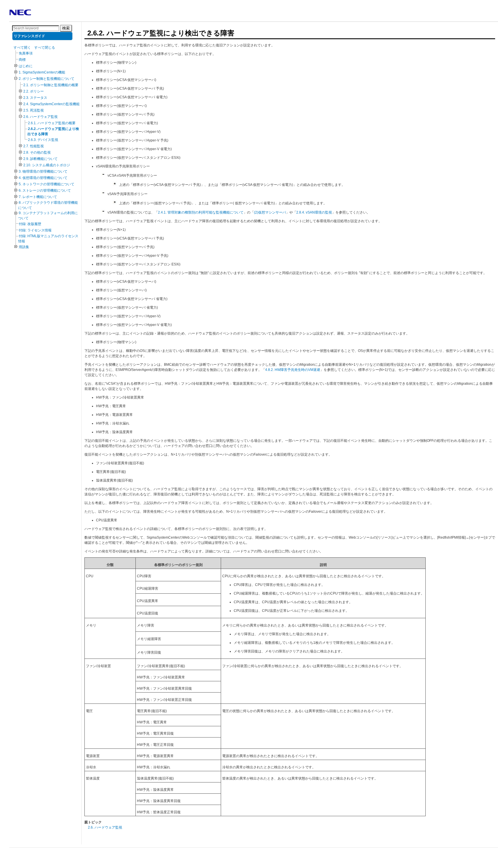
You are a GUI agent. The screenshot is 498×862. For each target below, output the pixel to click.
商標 (22, 60)
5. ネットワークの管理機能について (46, 184)
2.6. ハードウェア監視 (40, 117)
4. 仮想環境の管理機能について (43, 178)
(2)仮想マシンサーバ (270, 212)
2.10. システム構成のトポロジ (46, 165)
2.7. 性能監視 (33, 146)
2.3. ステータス (35, 98)
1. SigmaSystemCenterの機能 (42, 72)
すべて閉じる (44, 48)
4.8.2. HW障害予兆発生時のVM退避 (292, 370)
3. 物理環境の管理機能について (43, 171)
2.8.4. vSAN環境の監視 (314, 212)
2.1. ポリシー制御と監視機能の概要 (50, 85)
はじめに (26, 66)
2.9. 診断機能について (40, 159)
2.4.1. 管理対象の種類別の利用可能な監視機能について (201, 212)
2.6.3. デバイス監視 (43, 140)
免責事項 (26, 53)
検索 (66, 28)
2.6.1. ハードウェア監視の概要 (52, 123)
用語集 (24, 247)
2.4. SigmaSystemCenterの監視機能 (51, 104)
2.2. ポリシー (33, 91)
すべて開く (22, 48)
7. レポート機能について (38, 197)
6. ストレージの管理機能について (45, 190)
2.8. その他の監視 (37, 152)
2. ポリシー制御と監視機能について (46, 79)
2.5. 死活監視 (33, 110)
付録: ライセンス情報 (35, 230)
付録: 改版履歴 (30, 224)
